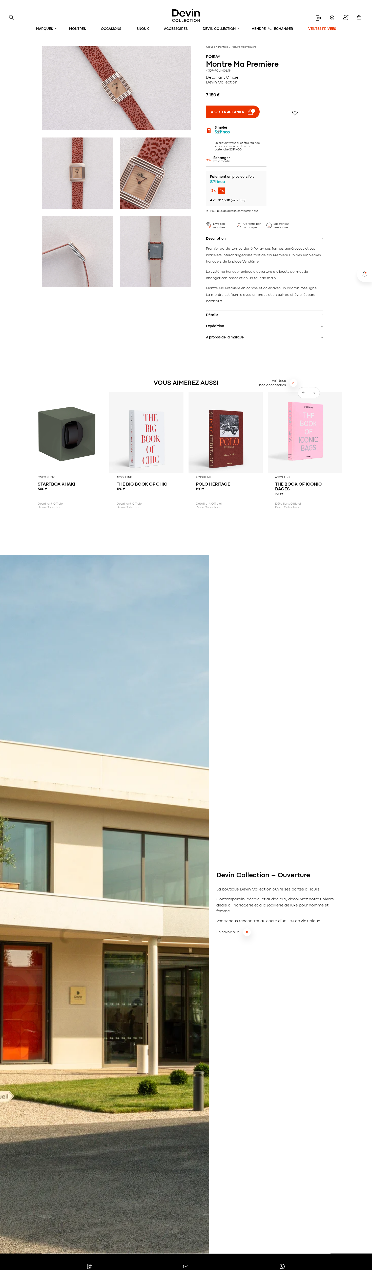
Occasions (111, 28)
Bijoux (142, 28)
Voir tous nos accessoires (272, 383)
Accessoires (176, 28)
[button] (314, 392)
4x (221, 191)
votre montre (222, 160)
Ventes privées (322, 28)
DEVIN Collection (219, 28)
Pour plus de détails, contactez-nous (234, 211)
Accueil (210, 47)
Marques (44, 28)
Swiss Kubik (46, 477)
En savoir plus (227, 932)
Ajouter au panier (227, 112)
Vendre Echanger (272, 28)
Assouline (124, 477)
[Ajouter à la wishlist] (295, 113)
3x (213, 191)
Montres (77, 28)
